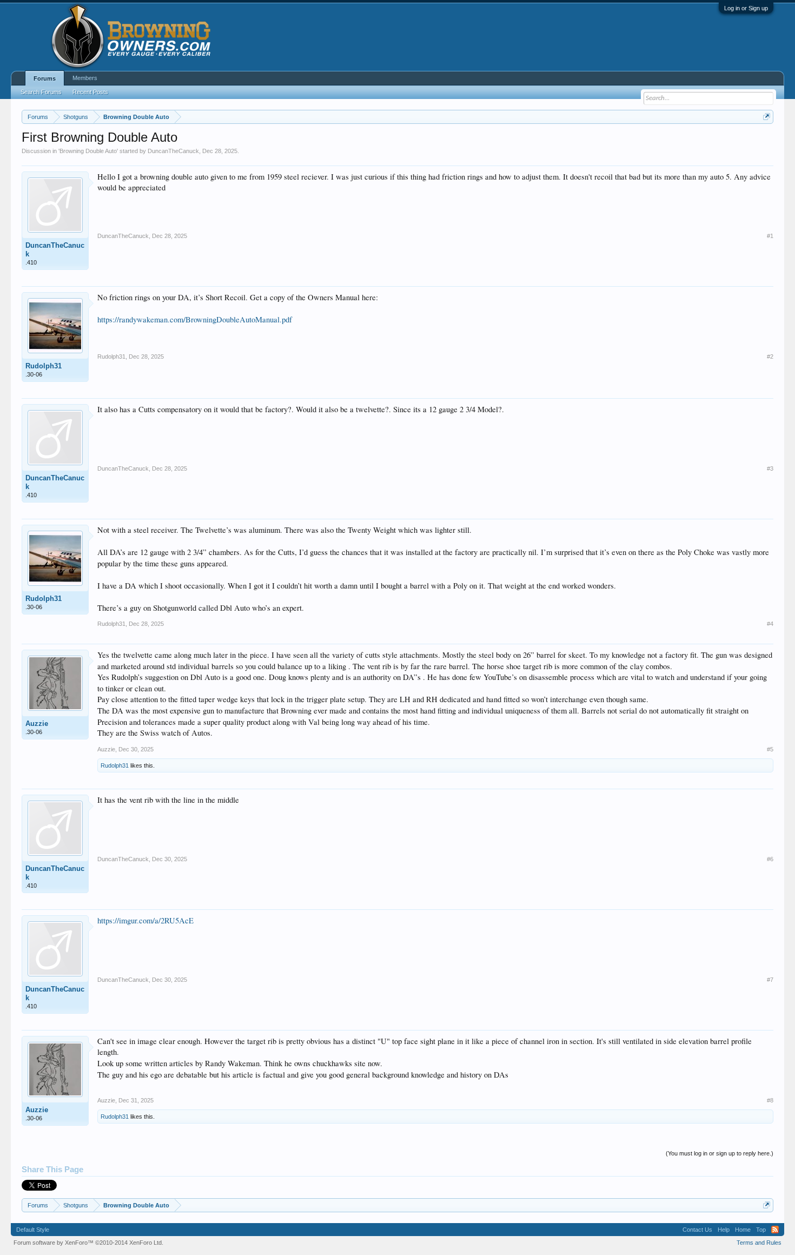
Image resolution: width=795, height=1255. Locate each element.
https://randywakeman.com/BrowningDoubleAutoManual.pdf (194, 319)
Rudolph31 (43, 366)
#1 (770, 236)
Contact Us (697, 1229)
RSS (775, 1229)
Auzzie (36, 723)
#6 (770, 859)
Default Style (32, 1229)
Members (84, 78)
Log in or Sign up (746, 8)
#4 (770, 623)
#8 (770, 1100)
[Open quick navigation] (766, 116)
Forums (45, 78)
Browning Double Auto (88, 151)
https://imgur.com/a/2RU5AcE (145, 920)
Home (743, 1229)
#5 (770, 749)
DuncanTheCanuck (173, 151)
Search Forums (41, 92)
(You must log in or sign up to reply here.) (719, 1153)
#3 (770, 468)
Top (761, 1229)
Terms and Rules (759, 1242)
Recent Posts (90, 92)
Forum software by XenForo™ (88, 1242)
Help (724, 1229)
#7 (770, 979)
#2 (770, 356)
